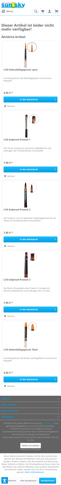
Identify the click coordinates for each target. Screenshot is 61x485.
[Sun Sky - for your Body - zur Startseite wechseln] (13, 4)
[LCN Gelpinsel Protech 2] (30, 194)
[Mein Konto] (49, 11)
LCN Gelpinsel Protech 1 (17, 139)
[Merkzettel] (42, 11)
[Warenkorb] (56, 11)
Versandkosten (48, 423)
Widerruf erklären (30, 445)
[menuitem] (7, 11)
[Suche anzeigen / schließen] (35, 11)
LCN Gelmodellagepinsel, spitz (21, 69)
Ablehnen (11, 480)
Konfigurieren (47, 480)
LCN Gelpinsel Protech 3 (17, 279)
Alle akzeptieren (28, 480)
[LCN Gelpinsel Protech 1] (30, 125)
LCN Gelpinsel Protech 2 (17, 209)
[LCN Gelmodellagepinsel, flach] (30, 334)
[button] (4, 480)
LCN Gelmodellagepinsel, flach (21, 349)
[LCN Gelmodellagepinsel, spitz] (30, 55)
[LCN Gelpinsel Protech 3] (30, 265)
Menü (9, 11)
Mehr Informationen (34, 472)
